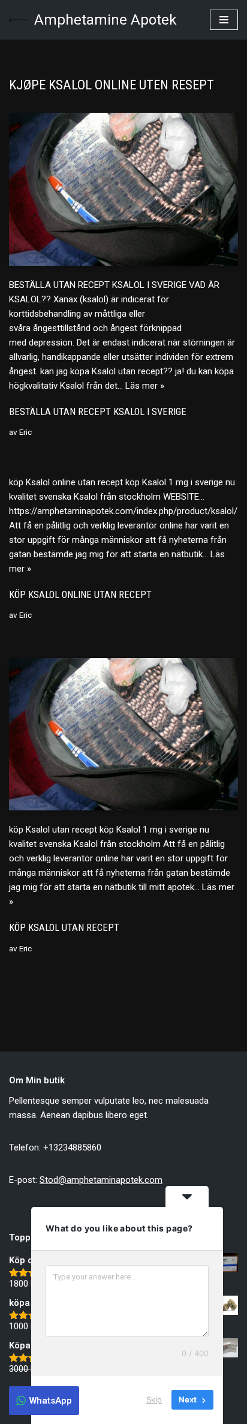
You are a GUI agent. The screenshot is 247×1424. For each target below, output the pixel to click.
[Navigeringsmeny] (224, 20)
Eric (25, 432)
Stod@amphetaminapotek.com (101, 1179)
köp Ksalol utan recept (64, 927)
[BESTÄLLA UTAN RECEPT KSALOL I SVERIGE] (123, 189)
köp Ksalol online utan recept (80, 594)
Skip (154, 1399)
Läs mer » (144, 385)
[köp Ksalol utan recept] (123, 734)
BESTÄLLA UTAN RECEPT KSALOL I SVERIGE (97, 411)
